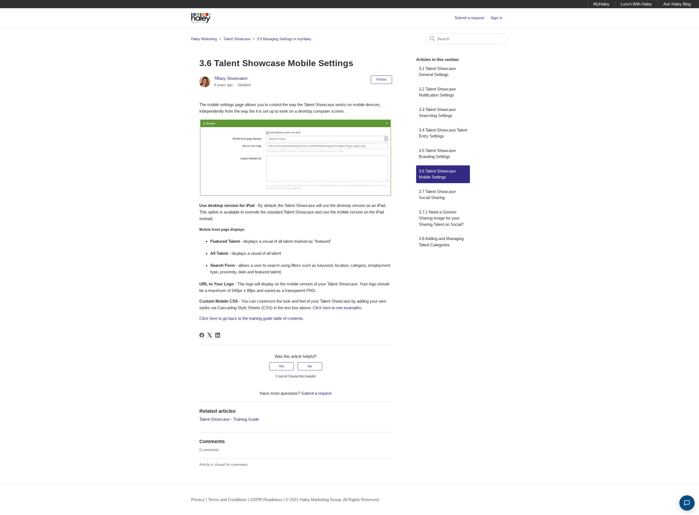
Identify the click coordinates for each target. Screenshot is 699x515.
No (310, 366)
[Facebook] (201, 335)
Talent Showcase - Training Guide (229, 419)
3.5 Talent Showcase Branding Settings (437, 153)
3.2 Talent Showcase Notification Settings (437, 92)
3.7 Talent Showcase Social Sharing (437, 194)
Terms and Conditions (227, 499)
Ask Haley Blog (677, 4)
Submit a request (469, 18)
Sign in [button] (496, 18)
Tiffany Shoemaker (231, 78)
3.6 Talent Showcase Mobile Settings (437, 174)
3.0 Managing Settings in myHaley (284, 39)
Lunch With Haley (636, 4)
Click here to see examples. (337, 307)
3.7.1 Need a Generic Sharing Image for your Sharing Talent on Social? (441, 218)
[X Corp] (209, 335)
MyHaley (601, 4)
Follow (381, 79)
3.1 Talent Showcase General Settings (437, 71)
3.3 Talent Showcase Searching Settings (437, 112)
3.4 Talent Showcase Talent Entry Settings (443, 133)
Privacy (198, 499)
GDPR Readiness (266, 499)
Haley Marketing (204, 39)
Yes (281, 366)
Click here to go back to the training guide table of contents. (251, 318)
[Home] (201, 18)
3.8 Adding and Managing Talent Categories (441, 241)
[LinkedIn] (217, 335)
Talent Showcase (237, 39)
